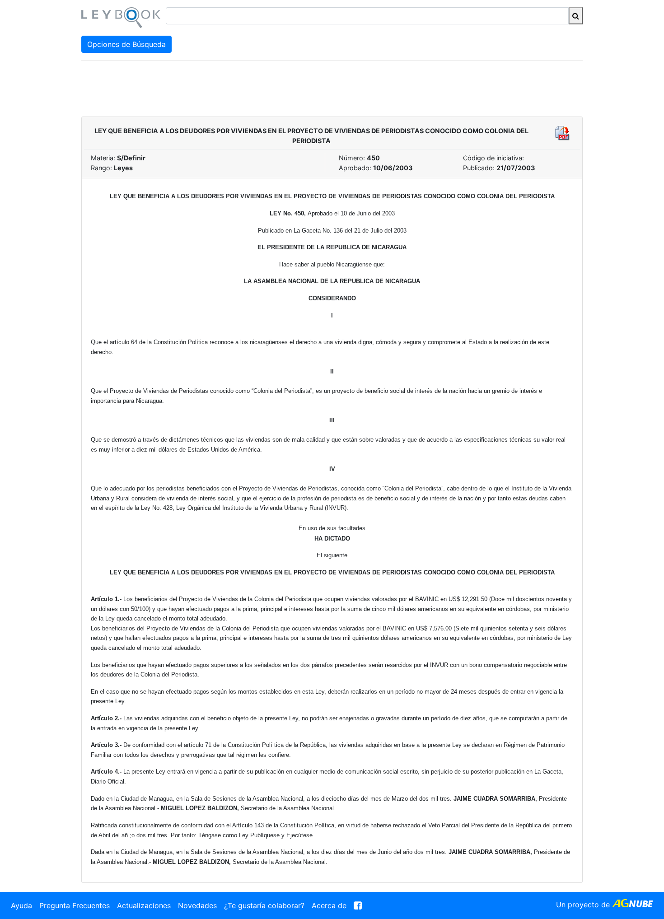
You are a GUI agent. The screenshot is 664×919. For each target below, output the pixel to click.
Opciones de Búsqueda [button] (126, 44)
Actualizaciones (144, 905)
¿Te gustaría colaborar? (264, 905)
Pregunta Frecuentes (74, 905)
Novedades (197, 905)
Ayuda (21, 905)
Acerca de (329, 905)
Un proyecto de (584, 904)
